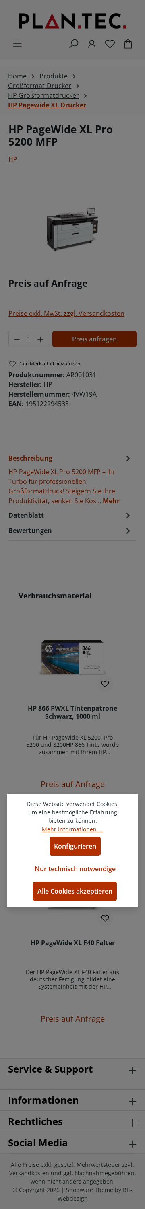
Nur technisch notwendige (75, 868)
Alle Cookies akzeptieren (74, 891)
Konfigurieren (75, 846)
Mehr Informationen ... (72, 829)
